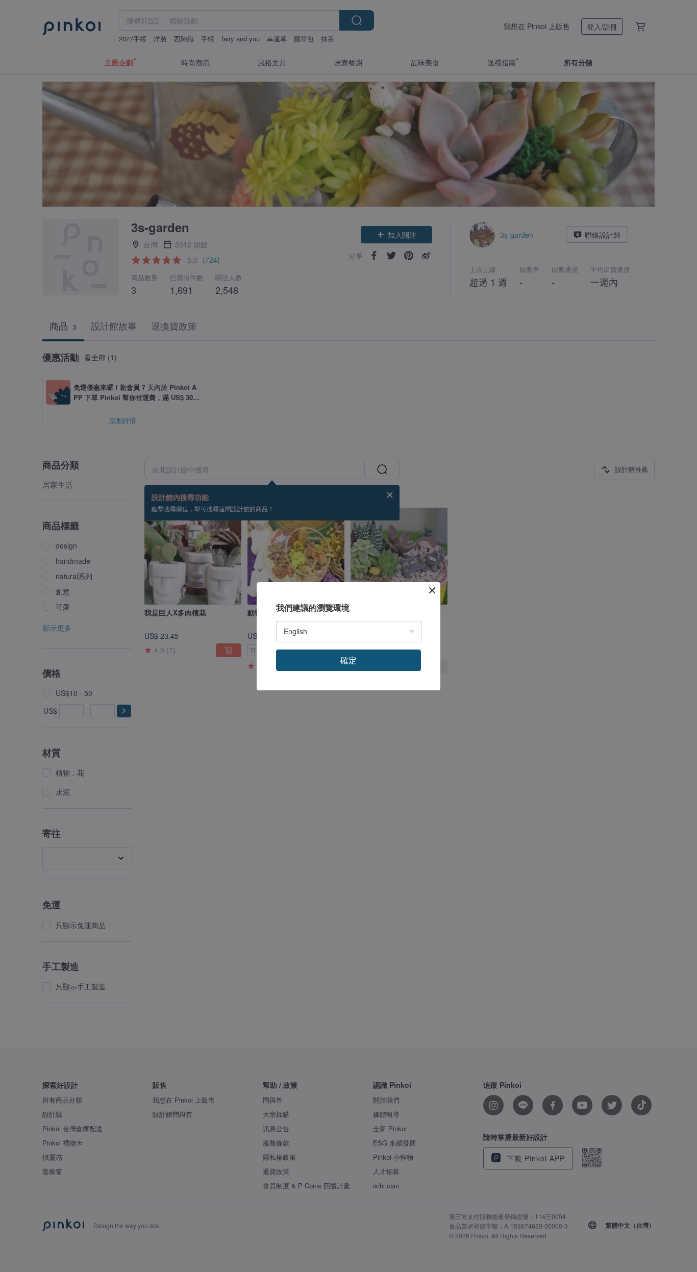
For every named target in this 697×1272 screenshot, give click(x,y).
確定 (348, 660)
